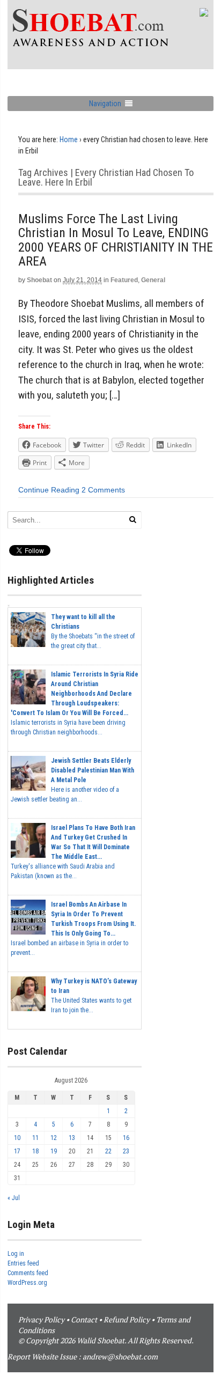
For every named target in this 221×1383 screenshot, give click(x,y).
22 (108, 1151)
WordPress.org (27, 1282)
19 (53, 1151)
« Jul (14, 1198)
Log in (16, 1253)
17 (17, 1151)
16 (126, 1138)
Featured (124, 280)
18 (35, 1151)
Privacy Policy (41, 1319)
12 (53, 1138)
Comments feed (28, 1273)
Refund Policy (127, 1319)
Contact (84, 1319)
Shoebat (39, 280)
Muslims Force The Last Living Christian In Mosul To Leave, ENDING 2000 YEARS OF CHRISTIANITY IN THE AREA (115, 240)
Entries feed (23, 1263)
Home (69, 139)
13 (72, 1138)
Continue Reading (48, 489)
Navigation (105, 103)
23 (126, 1151)
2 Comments (103, 489)
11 (35, 1138)
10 (17, 1138)
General (153, 280)
